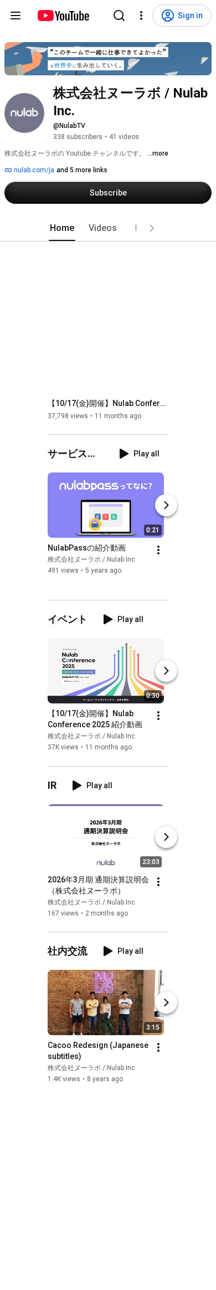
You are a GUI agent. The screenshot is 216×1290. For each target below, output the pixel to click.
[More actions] (158, 550)
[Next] (166, 505)
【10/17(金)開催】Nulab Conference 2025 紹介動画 (108, 403)
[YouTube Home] (63, 15)
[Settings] (141, 15)
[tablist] (108, 228)
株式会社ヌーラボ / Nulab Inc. (92, 559)
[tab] (62, 228)
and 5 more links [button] (81, 170)
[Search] (119, 15)
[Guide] (15, 15)
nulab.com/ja (33, 170)
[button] (151, 228)
